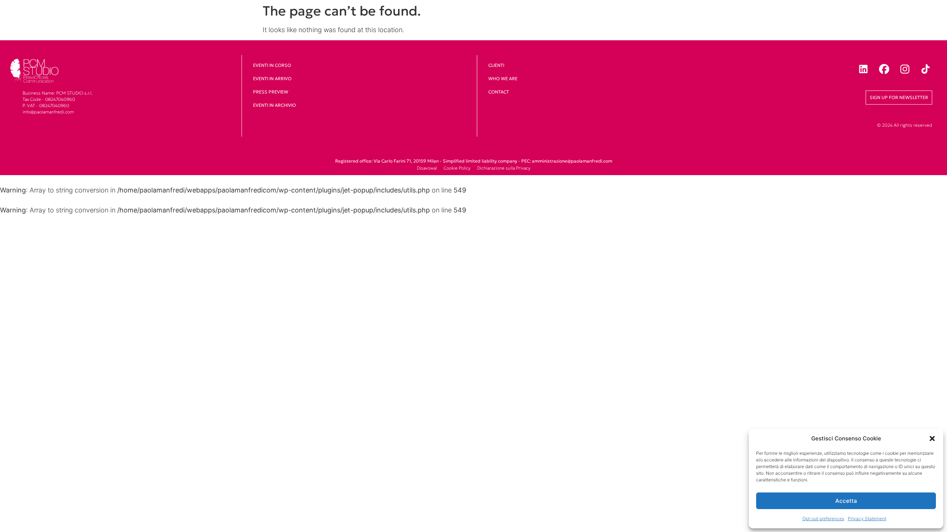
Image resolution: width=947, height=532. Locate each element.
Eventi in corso (272, 65)
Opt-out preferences (823, 518)
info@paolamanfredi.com (48, 112)
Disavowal (427, 168)
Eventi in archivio (274, 105)
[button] (932, 438)
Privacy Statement (867, 518)
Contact (498, 92)
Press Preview (270, 92)
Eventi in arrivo (272, 78)
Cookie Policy (457, 168)
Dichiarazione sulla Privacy (503, 168)
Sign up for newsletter (899, 97)
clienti (496, 65)
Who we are (503, 78)
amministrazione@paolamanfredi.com (572, 161)
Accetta (846, 500)
